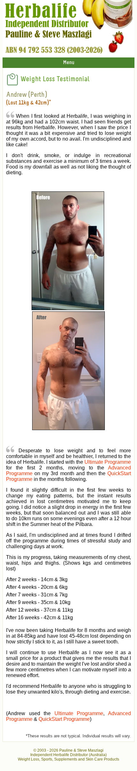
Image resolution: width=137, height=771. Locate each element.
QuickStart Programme (64, 719)
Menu (68, 62)
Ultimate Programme (107, 462)
